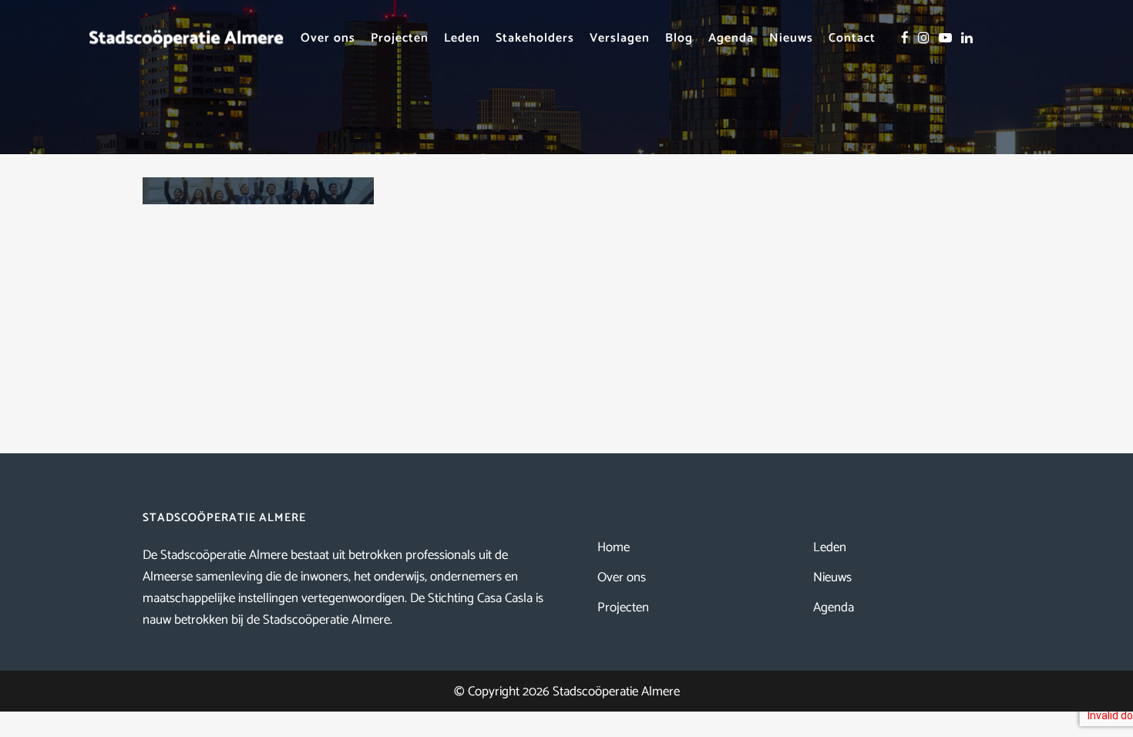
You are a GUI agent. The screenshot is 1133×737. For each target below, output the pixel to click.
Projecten (623, 607)
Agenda (833, 607)
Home (613, 547)
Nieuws (832, 577)
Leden (829, 547)
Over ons (621, 577)
